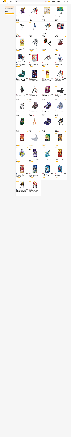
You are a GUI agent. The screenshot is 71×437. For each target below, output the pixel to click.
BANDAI (27, 62)
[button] (54, 1)
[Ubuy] (4, 1)
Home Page (6, 3)
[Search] (49, 1)
